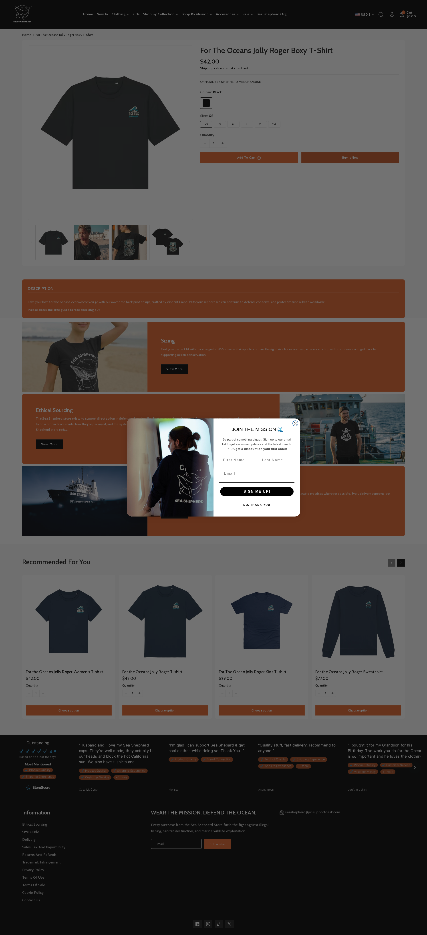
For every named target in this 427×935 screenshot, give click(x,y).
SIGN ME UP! (257, 491)
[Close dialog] (295, 423)
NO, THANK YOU (256, 504)
